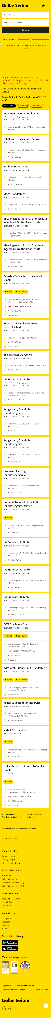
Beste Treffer (9, 105)
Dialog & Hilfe (9, 851)
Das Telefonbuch (9, 902)
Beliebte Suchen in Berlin (34, 815)
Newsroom (7, 876)
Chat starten (22, 291)
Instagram (6, 918)
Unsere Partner (10, 893)
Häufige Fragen (8, 859)
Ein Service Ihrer (12, 1008)
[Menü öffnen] (48, 6)
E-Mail (9, 291)
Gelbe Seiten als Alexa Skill (13, 886)
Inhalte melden (42, 990)
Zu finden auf (9, 913)
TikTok (4, 929)
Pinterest (6, 925)
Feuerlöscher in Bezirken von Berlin (10, 815)
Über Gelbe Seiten (11, 870)
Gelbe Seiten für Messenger (13, 883)
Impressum (7, 986)
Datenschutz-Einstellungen (13, 990)
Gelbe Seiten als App (10, 879)
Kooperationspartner (11, 899)
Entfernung (36, 105)
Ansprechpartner (9, 856)
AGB (30, 990)
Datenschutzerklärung (24, 986)
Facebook (6, 922)
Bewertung (23, 105)
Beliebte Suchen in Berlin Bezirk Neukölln (19, 828)
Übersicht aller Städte (11, 863)
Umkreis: (8, 39)
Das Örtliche (7, 906)
